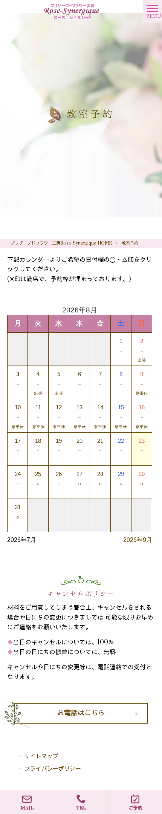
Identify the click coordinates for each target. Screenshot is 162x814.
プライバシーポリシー (52, 769)
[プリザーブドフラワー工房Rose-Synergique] (71, 11)
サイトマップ (41, 756)
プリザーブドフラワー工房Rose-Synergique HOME (61, 243)
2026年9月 (137, 540)
